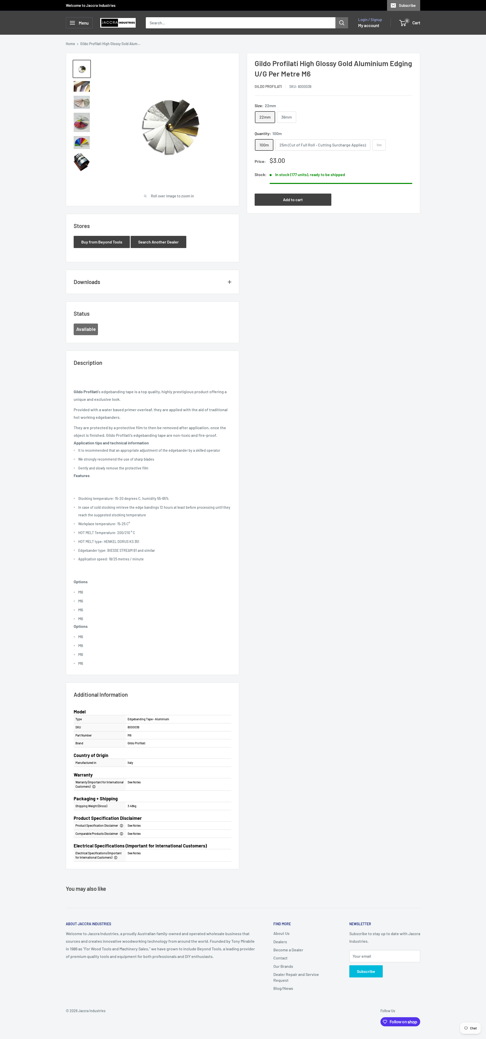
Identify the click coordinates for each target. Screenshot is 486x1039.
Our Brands (283, 966)
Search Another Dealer (158, 241)
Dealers (280, 941)
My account (368, 25)
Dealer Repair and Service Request (296, 977)
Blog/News (283, 988)
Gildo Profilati (268, 86)
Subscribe (407, 5)
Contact (280, 957)
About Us (281, 933)
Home (70, 44)
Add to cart (293, 199)
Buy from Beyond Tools (101, 241)
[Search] (341, 22)
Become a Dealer (288, 949)
